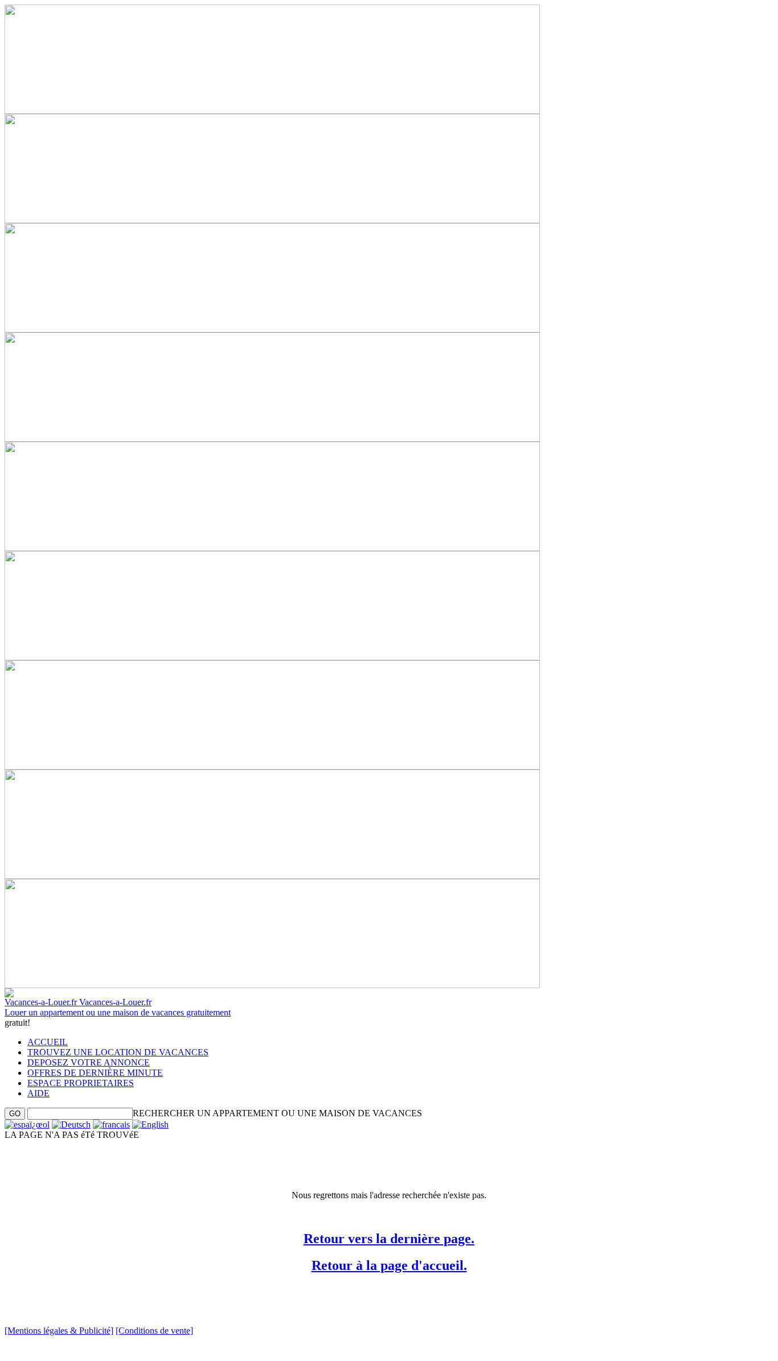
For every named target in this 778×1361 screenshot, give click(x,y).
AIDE (38, 1093)
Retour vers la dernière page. (389, 1238)
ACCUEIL (47, 1042)
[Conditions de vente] (154, 1330)
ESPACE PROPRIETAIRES (80, 1083)
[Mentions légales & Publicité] (59, 1330)
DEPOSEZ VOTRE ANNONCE (88, 1062)
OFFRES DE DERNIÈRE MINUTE (95, 1073)
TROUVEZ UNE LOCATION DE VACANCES (117, 1052)
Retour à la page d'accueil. (389, 1265)
